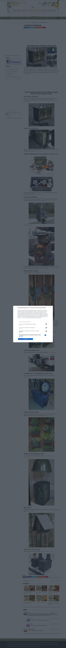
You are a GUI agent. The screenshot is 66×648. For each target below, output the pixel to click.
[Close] (51, 308)
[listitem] (33, 321)
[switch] (45, 324)
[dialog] (33, 324)
